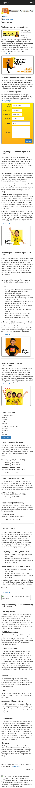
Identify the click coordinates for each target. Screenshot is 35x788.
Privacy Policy (16, 766)
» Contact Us (5, 53)
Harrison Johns (8, 19)
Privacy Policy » (6, 101)
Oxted (5, 16)
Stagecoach (6, 2)
